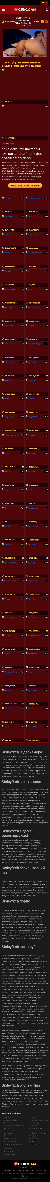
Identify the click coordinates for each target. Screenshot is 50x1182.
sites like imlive (9, 1154)
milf (15, 179)
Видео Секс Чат (10, 1139)
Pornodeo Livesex (10, 1123)
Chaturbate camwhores (16, 174)
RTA (19, 1168)
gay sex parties (37, 1128)
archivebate (15, 162)
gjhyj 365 (35, 1117)
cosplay (6, 179)
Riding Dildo (36, 1141)
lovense (32, 176)
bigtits (38, 176)
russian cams (9, 1151)
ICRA (30, 1168)
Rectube (32, 162)
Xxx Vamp (35, 1123)
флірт (12, 143)
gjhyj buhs (35, 1136)
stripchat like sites (10, 1141)
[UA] (44, 3)
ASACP (24, 1168)
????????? (8, 1149)
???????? (35, 1139)
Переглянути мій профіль (25, 185)
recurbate (24, 162)
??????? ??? (36, 1144)
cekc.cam (9, 149)
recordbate (6, 162)
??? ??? (34, 1126)
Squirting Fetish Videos (40, 1133)
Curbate (39, 162)
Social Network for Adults (13, 1144)
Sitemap (7, 1117)
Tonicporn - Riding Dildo (40, 1120)
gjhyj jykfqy (8, 1133)
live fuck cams (9, 1136)
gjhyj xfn (7, 1128)
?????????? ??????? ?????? (14, 1126)
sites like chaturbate (11, 1120)
